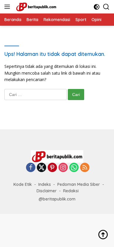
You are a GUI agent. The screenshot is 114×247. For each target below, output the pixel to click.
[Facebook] (30, 168)
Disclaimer (47, 190)
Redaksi (71, 190)
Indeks (44, 184)
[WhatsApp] (74, 168)
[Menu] (8, 7)
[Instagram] (63, 168)
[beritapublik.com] (35, 7)
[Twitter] (41, 168)
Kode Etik (22, 184)
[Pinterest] (52, 168)
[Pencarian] (106, 7)
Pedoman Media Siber (78, 184)
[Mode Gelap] (96, 7)
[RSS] (84, 168)
